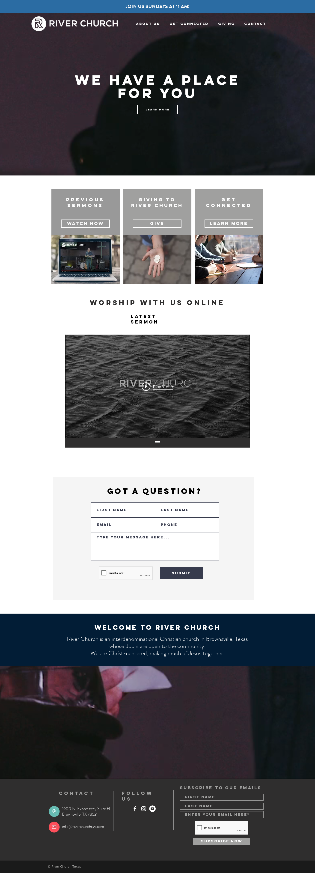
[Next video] (240, 386)
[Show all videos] (157, 443)
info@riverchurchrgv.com (83, 826)
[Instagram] (143, 808)
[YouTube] (152, 808)
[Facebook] (135, 808)
